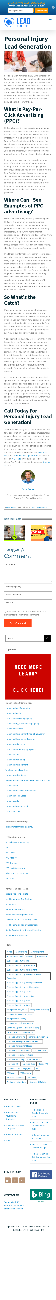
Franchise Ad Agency (15, 744)
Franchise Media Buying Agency (20, 749)
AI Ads (9, 952)
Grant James (11, 507)
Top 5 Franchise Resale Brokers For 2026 (40, 1113)
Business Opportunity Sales (18, 1005)
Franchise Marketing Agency (18, 718)
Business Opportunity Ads (18, 961)
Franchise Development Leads (19, 1046)
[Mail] (22, 1180)
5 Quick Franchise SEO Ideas (40, 1136)
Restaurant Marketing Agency (19, 827)
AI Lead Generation (15, 956)
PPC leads (16, 459)
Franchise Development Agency (20, 739)
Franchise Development (16, 765)
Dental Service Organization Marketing (23, 930)
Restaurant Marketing (38, 1082)
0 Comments (42, 507)
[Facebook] (15, 1180)
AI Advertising (21, 952)
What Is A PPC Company (16, 873)
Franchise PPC (12, 785)
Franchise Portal (34, 1059)
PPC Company (12, 863)
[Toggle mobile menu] (50, 18)
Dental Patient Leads (15, 909)
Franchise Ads (12, 754)
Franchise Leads (13, 713)
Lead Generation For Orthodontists (21, 925)
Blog (8, 1140)
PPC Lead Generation (15, 868)
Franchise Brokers (14, 729)
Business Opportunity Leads (19, 992)
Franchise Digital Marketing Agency (22, 723)
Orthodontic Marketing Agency (19, 1068)
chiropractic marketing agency (20, 1014)
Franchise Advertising (15, 775)
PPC (33, 507)
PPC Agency (11, 858)
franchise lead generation (26, 455)
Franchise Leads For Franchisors (20, 790)
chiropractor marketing (16, 1019)
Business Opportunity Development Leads (24, 983)
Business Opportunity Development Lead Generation (24, 976)
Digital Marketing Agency (17, 842)
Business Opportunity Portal (18, 1001)
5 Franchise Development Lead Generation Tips (27, 780)
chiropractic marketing (39, 1010)
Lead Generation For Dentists (18, 899)
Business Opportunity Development (22, 970)
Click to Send (16, 1209)
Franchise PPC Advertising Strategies (12, 1115)
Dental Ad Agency (14, 1028)
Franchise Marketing (15, 760)
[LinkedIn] (8, 1180)
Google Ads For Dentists (16, 894)
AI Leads (29, 956)
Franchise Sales (12, 811)
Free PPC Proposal (14, 1134)
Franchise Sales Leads (15, 796)
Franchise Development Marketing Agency (25, 734)
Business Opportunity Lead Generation (23, 987)
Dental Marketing (32, 1028)
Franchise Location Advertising (20, 1055)
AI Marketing (42, 956)
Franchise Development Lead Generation (24, 1041)
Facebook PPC (12, 1032)
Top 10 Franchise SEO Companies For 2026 (41, 1157)
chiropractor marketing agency (20, 1023)
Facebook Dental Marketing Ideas (21, 919)
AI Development (37, 952)
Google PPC (43, 1064)
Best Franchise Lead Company (15, 1127)
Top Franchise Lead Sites (17, 770)
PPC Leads (10, 852)
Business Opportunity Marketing (20, 996)
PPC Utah (9, 878)
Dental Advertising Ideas (16, 935)
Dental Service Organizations (19, 914)
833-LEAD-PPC (37, 1230)
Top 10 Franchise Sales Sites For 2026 (40, 1125)
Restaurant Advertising (16, 1082)
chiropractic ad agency (17, 1010)
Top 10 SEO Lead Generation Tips (39, 1146)
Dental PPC (10, 904)
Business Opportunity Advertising (21, 965)
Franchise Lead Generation (17, 708)
